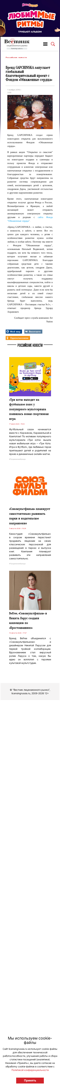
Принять (30, 1080)
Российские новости (16, 57)
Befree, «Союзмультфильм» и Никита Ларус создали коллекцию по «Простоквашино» (28, 621)
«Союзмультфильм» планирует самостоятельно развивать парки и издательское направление (29, 516)
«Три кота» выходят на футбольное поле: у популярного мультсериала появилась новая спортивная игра (29, 409)
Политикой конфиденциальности (30, 1070)
